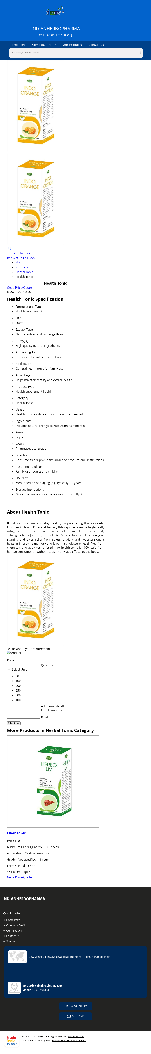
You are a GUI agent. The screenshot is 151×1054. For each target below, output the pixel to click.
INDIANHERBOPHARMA (55, 31)
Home (20, 262)
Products (22, 267)
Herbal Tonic (24, 272)
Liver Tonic (16, 833)
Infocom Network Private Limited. (69, 1040)
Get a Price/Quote (19, 288)
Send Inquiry (21, 253)
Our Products (72, 44)
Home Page (17, 44)
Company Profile (44, 44)
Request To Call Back (21, 258)
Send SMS (78, 1016)
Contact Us (96, 44)
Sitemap (11, 941)
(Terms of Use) (76, 1036)
